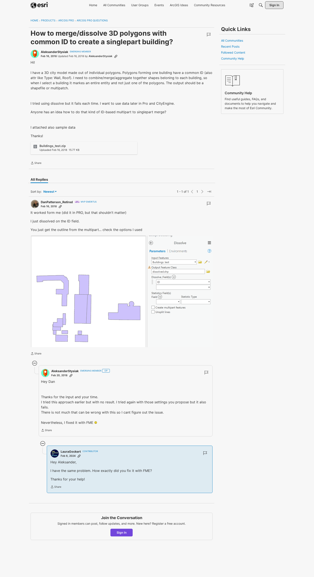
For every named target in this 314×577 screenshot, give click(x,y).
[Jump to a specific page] (209, 191)
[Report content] (209, 34)
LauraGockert (71, 451)
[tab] (39, 179)
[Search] (261, 5)
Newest (48, 192)
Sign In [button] (122, 532)
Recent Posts (230, 46)
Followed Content (233, 52)
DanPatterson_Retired (57, 202)
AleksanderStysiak (54, 52)
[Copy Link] (115, 56)
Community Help (232, 58)
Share (36, 163)
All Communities (232, 40)
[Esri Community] (39, 5)
